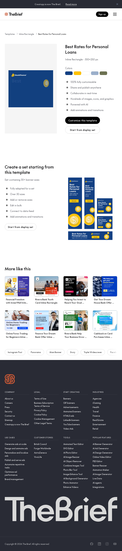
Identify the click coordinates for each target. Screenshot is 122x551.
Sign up (102, 14)
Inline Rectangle (26, 33)
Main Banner (56, 352)
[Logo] (10, 379)
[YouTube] (114, 544)
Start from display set (82, 129)
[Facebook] (91, 544)
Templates (10, 33)
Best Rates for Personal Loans (52, 33)
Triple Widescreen (93, 352)
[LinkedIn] (99, 544)
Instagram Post (15, 352)
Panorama (36, 352)
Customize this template (82, 120)
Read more (71, 4)
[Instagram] (107, 544)
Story (72, 352)
